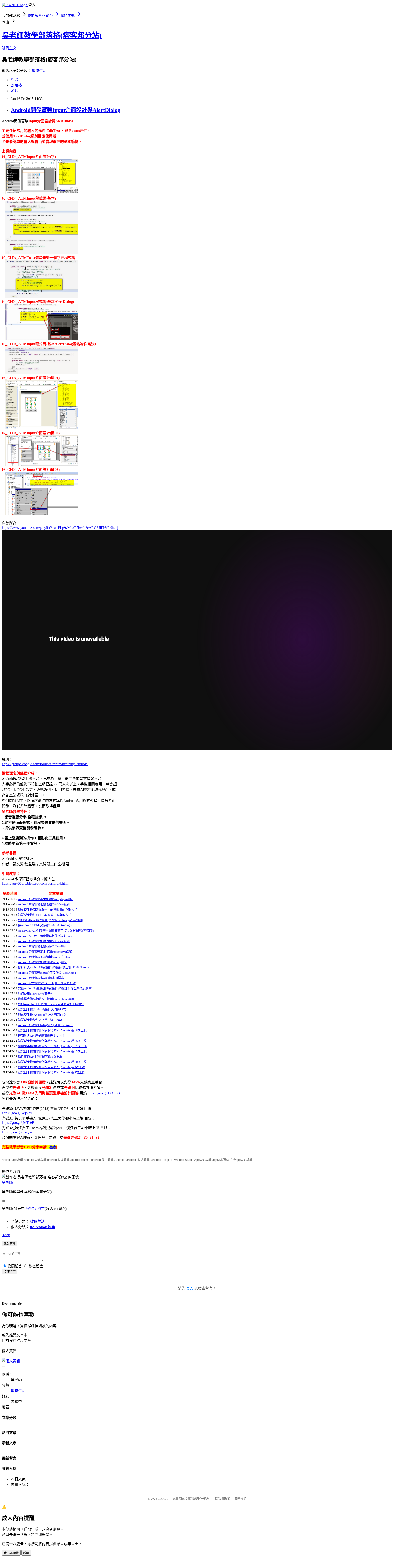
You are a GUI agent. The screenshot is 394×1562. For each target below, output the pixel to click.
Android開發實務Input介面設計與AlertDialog (65, 110)
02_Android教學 (42, 1227)
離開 (26, 1553)
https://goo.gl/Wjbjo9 (17, 1113)
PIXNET (163, 1498)
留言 (41, 1209)
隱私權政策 (222, 1498)
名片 (14, 91)
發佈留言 (10, 1271)
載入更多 (10, 1243)
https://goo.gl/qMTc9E (18, 1123)
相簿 (14, 80)
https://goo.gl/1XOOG (104, 1093)
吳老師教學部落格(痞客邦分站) (52, 35)
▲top (6, 1235)
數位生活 (39, 71)
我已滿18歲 (11, 1553)
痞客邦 (31, 1209)
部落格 (16, 85)
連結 (52, 1147)
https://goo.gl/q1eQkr (17, 1132)
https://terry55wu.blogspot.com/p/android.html (35, 883)
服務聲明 (240, 1498)
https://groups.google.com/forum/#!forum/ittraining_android (45, 764)
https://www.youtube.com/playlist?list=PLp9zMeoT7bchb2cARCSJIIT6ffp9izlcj (60, 528)
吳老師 (7, 1183)
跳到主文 (9, 48)
